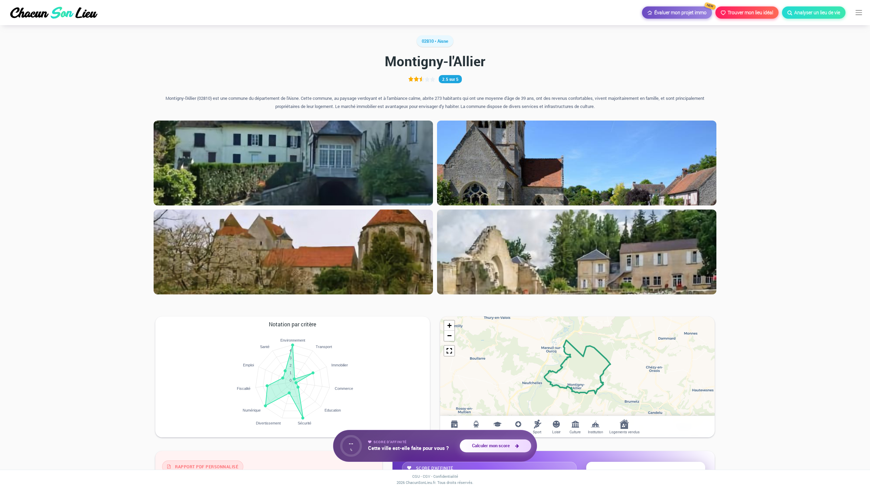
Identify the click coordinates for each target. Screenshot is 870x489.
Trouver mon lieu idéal (749, 12)
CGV (426, 476)
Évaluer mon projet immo (682, 11)
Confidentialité (445, 476)
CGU (416, 476)
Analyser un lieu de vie (816, 12)
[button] (449, 326)
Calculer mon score (492, 445)
